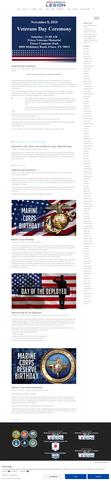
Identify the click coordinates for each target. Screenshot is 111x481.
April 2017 (86, 276)
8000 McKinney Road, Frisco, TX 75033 (41, 84)
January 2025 (87, 83)
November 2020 (88, 201)
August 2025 (87, 68)
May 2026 (86, 53)
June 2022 (86, 153)
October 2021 (87, 173)
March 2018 (87, 258)
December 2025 (88, 61)
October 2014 (87, 296)
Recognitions (37, 242)
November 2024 (88, 88)
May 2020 (86, 213)
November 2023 (88, 118)
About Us (25, 9)
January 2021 (87, 196)
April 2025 (86, 76)
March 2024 (87, 108)
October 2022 (87, 148)
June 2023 (86, 131)
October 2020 (87, 203)
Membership (60, 9)
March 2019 (87, 233)
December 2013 (88, 301)
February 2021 (87, 193)
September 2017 (88, 273)
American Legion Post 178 (33, 69)
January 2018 (87, 263)
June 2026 (86, 51)
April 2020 (86, 216)
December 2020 (88, 198)
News (47, 9)
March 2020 (87, 218)
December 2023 (88, 116)
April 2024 (86, 106)
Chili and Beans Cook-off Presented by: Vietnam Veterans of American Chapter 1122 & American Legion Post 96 (91, 38)
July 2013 (86, 303)
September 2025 (88, 66)
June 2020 (86, 211)
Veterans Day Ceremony (24, 66)
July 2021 (86, 181)
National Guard (19, 174)
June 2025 (86, 71)
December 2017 (88, 266)
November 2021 (88, 171)
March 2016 (87, 281)
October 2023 (87, 121)
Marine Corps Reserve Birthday (27, 387)
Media (40, 9)
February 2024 (87, 111)
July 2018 (86, 248)
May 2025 (86, 73)
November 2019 (88, 226)
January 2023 (87, 141)
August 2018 (87, 246)
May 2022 (86, 156)
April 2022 (86, 158)
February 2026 (87, 58)
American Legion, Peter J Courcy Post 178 (55, 433)
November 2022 (88, 146)
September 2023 (88, 123)
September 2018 (88, 243)
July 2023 (86, 128)
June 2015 (86, 291)
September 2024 (88, 93)
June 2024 (86, 101)
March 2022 (87, 161)
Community (60, 172)
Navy (70, 69)
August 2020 (87, 208)
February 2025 (87, 81)
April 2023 (86, 136)
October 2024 (87, 91)
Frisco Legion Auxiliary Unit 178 (55, 441)
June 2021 (86, 183)
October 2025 (87, 63)
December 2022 (88, 143)
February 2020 (87, 221)
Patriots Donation (85, 9)
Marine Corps (65, 69)
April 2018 (86, 256)
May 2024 (86, 103)
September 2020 (88, 206)
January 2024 (87, 113)
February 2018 (87, 261)
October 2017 (87, 271)
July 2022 (86, 151)
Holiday (66, 172)
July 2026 (86, 48)
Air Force (43, 69)
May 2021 (86, 186)
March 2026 (87, 56)
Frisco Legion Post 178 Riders (55, 453)
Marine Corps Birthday (23, 239)
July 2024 (86, 98)
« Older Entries (16, 419)
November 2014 (88, 293)
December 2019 (88, 223)
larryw (15, 69)
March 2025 (87, 78)
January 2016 (87, 283)
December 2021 (88, 168)
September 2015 (88, 288)
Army (47, 69)
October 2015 (87, 286)
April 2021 (86, 188)
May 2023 (86, 133)
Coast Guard (53, 69)
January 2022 (87, 166)
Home (18, 9)
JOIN (69, 9)
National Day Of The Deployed (27, 312)
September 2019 (88, 228)
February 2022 (87, 163)
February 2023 (87, 138)
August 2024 (87, 96)
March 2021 (87, 191)
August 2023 (87, 126)
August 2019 (87, 231)
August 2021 (87, 178)
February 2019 (87, 236)
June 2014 (86, 298)
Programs (34, 9)
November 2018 (88, 241)
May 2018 (86, 253)
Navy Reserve (53, 399)
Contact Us (75, 9)
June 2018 (86, 251)
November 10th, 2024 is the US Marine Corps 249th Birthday (42, 146)
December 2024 (88, 86)
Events (53, 9)
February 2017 (87, 278)
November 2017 (88, 268)
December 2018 (88, 238)
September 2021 (88, 176)
